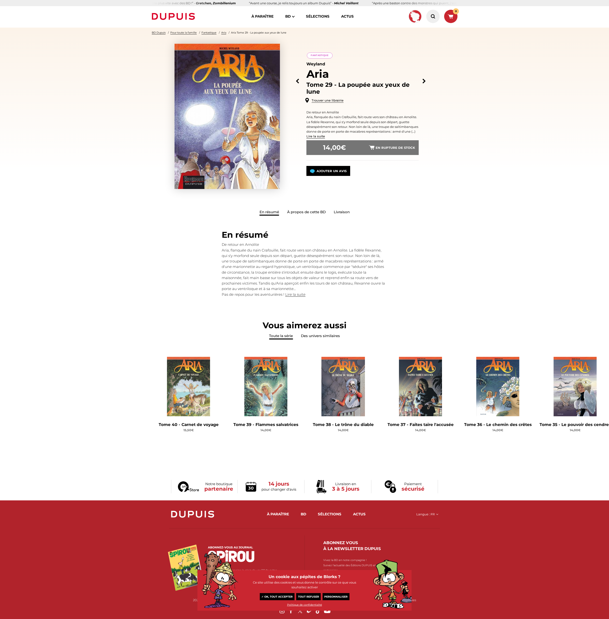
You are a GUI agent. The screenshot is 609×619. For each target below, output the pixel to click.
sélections (317, 16)
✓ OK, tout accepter (277, 596)
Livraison (342, 212)
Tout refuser (308, 596)
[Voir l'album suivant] (424, 81)
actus (347, 16)
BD (288, 16)
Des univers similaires (320, 336)
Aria (223, 32)
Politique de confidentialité (304, 604)
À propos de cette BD (306, 212)
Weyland (315, 64)
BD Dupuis (159, 32)
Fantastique (208, 32)
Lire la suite (315, 136)
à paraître (262, 16)
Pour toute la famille (183, 32)
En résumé (269, 212)
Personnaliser (336, 596)
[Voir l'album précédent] (297, 81)
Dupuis (174, 16)
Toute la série (281, 336)
